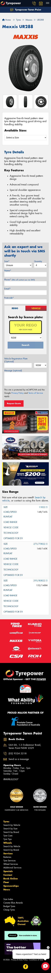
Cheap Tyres (9, 909)
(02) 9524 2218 (18, 753)
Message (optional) (13, 370)
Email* (7, 288)
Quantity (38, 261)
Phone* (19, 279)
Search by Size (10, 828)
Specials (8, 871)
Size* (6, 261)
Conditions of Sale (36, 960)
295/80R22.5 (40, 580)
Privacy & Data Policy (19, 960)
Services (8, 853)
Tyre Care (7, 835)
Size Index (8, 899)
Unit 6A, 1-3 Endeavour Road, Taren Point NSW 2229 (25, 746)
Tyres (6, 821)
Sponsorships (11, 885)
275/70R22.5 (40, 543)
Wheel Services (10, 864)
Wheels (7, 842)
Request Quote (14, 403)
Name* (7, 270)
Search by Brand (11, 832)
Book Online (10, 878)
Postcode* (9, 297)
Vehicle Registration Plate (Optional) (15, 360)
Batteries (7, 857)
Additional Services (12, 867)
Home (8, 19)
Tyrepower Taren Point (27, 9)
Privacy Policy (17, 393)
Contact (7, 874)
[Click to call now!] (34, 3)
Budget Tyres (9, 906)
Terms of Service (35, 393)
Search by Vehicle (11, 825)
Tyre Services (9, 860)
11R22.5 (43, 507)
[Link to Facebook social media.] (25, 966)
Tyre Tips (7, 839)
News (6, 889)
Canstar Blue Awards (13, 902)
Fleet (6, 882)
